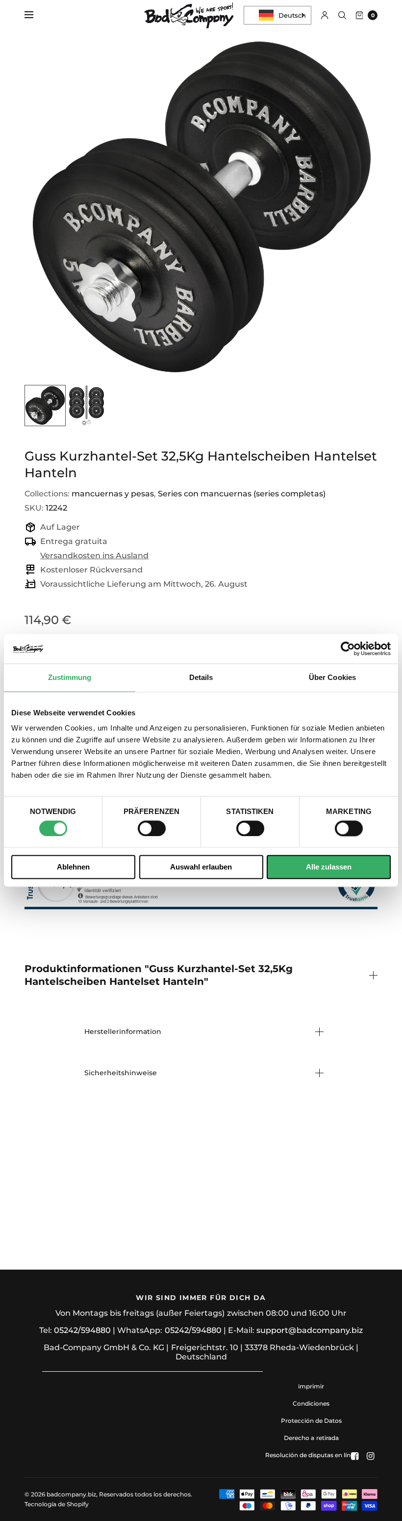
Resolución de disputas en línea (311, 1455)
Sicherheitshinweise (120, 1072)
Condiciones (311, 1403)
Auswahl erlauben (201, 867)
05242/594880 (82, 1330)
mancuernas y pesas (113, 493)
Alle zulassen (329, 867)
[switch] (152, 828)
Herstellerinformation (122, 1031)
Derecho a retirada (311, 1437)
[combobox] (277, 15)
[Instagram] (370, 1456)
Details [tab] (201, 677)
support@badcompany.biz (309, 1330)
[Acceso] (324, 15)
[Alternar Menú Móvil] (35, 15)
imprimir (311, 1386)
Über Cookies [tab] (332, 677)
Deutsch (292, 15)
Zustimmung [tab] (70, 677)
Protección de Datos (311, 1420)
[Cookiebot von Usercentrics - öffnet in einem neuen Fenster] (348, 648)
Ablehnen (73, 867)
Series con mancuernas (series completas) (242, 493)
